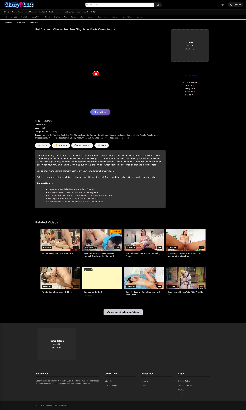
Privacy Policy (184, 381)
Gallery (94, 12)
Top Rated (43, 12)
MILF (82, 17)
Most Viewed (31, 12)
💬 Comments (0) (82, 145)
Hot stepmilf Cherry (67, 138)
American (44, 135)
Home (6, 12)
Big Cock (14, 17)
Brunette (24, 17)
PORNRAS (190, 94)
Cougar (93, 135)
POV (65, 17)
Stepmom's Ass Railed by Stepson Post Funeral (71, 189)
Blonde (73, 17)
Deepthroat (36, 17)
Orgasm (85, 138)
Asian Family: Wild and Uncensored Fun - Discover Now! (75, 201)
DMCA (181, 390)
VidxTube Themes (189, 82)
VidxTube (34, 22)
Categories (69, 12)
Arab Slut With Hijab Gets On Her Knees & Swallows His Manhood (80, 195)
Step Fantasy (128, 17)
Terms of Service (185, 385)
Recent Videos (17, 12)
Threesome (125, 138)
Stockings (115, 17)
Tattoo (98, 17)
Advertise (108, 381)
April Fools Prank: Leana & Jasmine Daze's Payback (73, 192)
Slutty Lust (82, 171)
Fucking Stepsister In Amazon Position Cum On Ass (73, 198)
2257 (180, 394)
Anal (106, 17)
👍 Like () (42, 145)
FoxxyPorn (21, 22)
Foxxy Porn (189, 88)
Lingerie (140, 17)
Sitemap (144, 381)
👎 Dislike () (61, 145)
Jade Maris (47, 121)
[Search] (158, 4)
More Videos (100, 112)
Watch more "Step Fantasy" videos (123, 312)
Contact (144, 385)
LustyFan (9, 22)
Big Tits (48, 17)
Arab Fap (190, 85)
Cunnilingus (103, 135)
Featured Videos (55, 12)
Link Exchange (111, 385)
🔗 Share (102, 145)
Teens (89, 17)
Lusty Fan (190, 91)
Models (86, 12)
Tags (78, 12)
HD (6, 17)
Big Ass (57, 17)
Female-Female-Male (129, 135)
